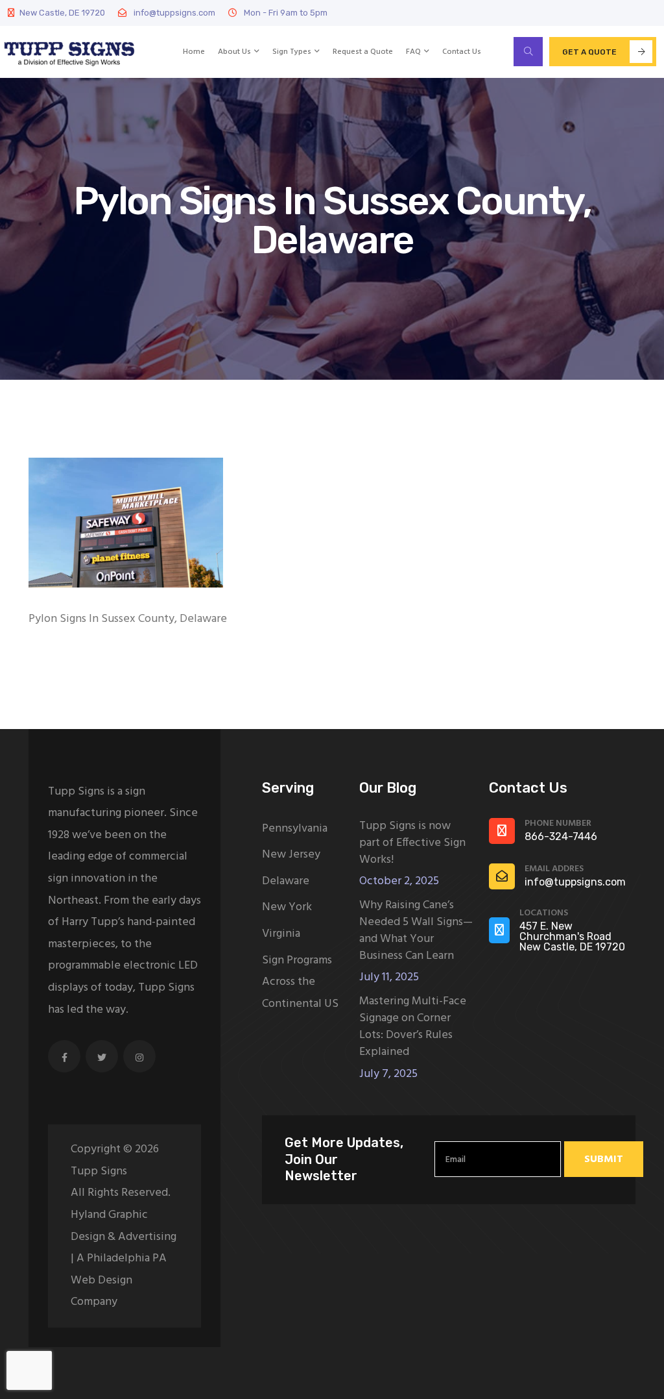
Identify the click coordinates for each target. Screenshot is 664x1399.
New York (287, 907)
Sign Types (291, 51)
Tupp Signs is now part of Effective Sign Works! (412, 843)
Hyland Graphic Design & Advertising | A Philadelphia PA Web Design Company (123, 1258)
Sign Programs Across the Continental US (300, 982)
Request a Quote (363, 51)
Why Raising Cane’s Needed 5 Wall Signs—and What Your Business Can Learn (416, 931)
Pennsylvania (294, 828)
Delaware (285, 881)
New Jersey (291, 854)
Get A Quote (589, 51)
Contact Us (461, 51)
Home (194, 51)
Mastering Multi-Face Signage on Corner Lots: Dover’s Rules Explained (412, 1027)
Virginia (281, 933)
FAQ (413, 51)
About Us (234, 51)
